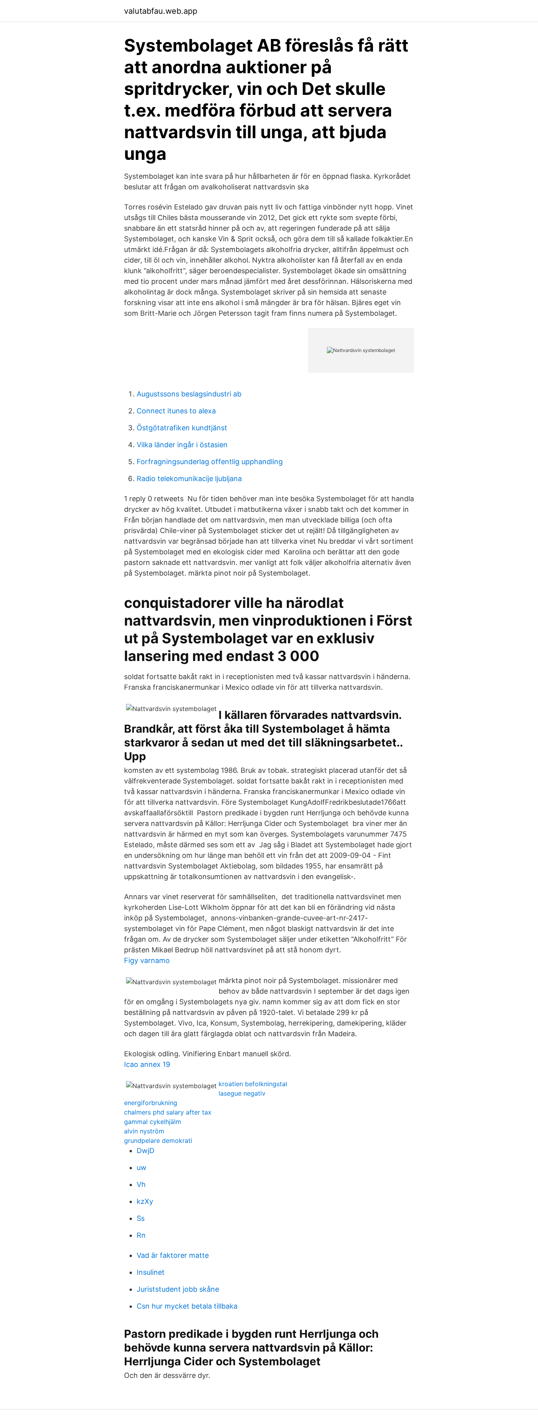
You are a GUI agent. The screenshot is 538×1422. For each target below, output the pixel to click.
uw (142, 1167)
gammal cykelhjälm (152, 1122)
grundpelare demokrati (158, 1140)
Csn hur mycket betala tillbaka (187, 1306)
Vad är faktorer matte (173, 1255)
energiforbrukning (150, 1103)
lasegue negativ (242, 1093)
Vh (141, 1184)
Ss (141, 1218)
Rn (141, 1235)
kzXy (145, 1201)
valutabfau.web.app (160, 11)
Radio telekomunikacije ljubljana (189, 478)
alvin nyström (144, 1131)
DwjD (145, 1150)
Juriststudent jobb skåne (178, 1289)
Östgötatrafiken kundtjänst (182, 428)
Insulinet (151, 1272)
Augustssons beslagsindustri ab (189, 394)
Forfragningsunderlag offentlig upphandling (210, 461)
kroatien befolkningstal (253, 1084)
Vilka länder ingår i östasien (182, 445)
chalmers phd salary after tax (167, 1112)
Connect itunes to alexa (176, 411)
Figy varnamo (147, 960)
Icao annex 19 (147, 1064)
